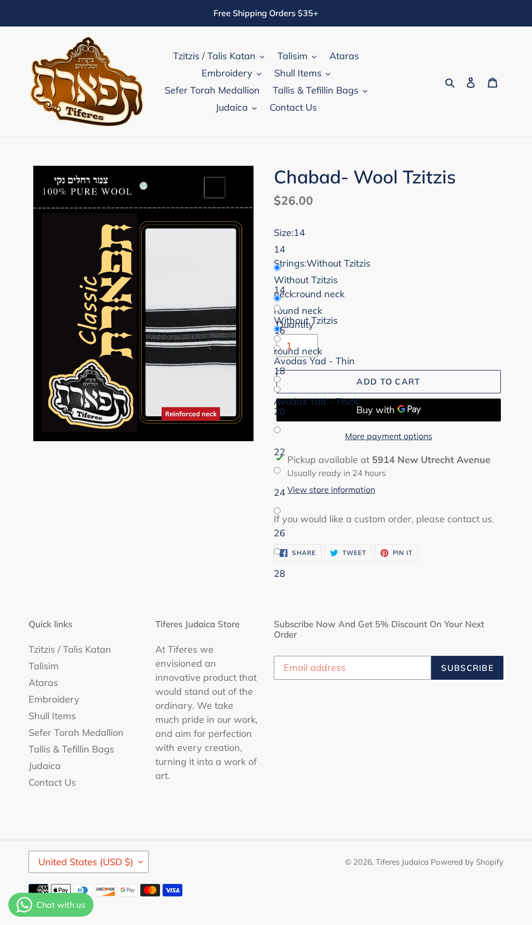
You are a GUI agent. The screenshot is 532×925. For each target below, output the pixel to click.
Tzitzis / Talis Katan (70, 649)
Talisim (44, 666)
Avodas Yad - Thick (316, 401)
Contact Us (52, 782)
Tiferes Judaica (403, 862)
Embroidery (54, 699)
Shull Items (52, 716)
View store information (331, 489)
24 (279, 492)
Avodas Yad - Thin (314, 361)
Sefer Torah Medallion (76, 732)
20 (279, 411)
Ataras (43, 683)
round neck (298, 351)
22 (279, 452)
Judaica (45, 766)
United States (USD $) (86, 862)
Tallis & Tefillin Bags (71, 749)
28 (279, 573)
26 (279, 533)
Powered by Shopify (467, 862)
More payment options (388, 436)
